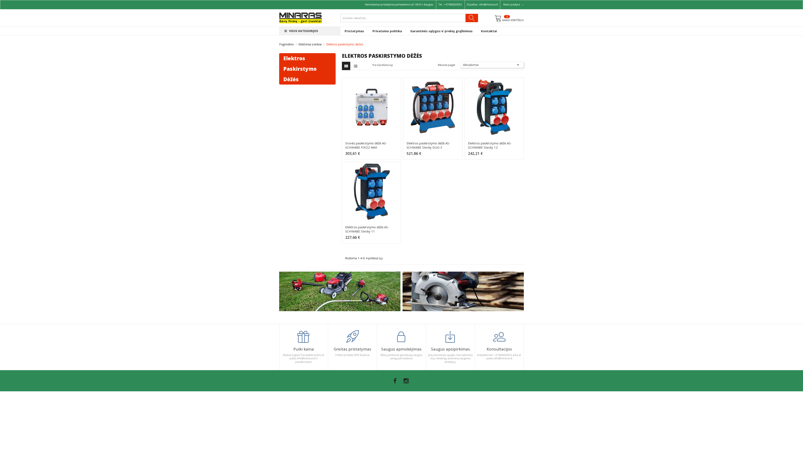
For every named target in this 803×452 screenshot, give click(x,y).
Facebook (395, 381)
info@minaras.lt (488, 4)
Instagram (406, 381)
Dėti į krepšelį (372, 155)
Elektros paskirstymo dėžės (300, 69)
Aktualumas (492, 64)
